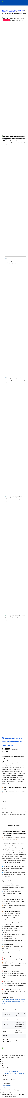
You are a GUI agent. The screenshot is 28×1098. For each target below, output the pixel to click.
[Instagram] (2, 1063)
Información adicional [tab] (14, 825)
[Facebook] (2, 1061)
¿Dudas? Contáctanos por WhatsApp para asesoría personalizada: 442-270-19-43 (13, 1002)
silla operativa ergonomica (16, 814)
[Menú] (25, 2)
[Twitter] (2, 1065)
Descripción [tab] (14, 822)
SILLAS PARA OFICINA (7, 812)
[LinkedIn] (2, 1059)
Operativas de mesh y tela (17, 811)
